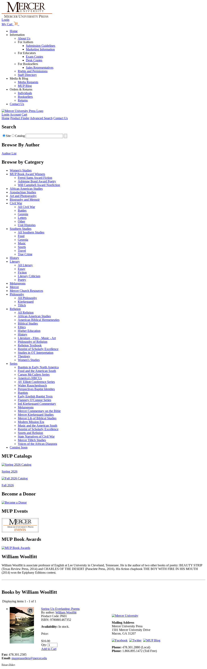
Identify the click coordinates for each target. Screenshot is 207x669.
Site (8, 135)
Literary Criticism (29, 276)
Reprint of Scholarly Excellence (38, 349)
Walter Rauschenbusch (32, 385)
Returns (23, 100)
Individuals (25, 93)
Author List (9, 153)
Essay (21, 269)
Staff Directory (27, 75)
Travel (22, 250)
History (14, 258)
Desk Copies (34, 60)
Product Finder (19, 118)
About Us (24, 38)
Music (22, 243)
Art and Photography (23, 196)
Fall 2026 (8, 485)
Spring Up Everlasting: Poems (60, 608)
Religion (15, 309)
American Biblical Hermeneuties (38, 320)
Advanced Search (41, 118)
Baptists (23, 392)
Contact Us (17, 104)
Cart (24, 114)
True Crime (25, 254)
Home (14, 31)
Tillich (22, 305)
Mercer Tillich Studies (32, 440)
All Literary (25, 265)
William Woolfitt (65, 612)
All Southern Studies (31, 232)
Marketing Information (40, 49)
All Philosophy (27, 298)
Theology (24, 356)
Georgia (23, 214)
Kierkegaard (26, 301)
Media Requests (28, 82)
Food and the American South (37, 371)
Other (21, 221)
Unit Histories (27, 225)
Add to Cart (48, 649)
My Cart (8, 24)
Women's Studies (21, 170)
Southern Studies (20, 228)
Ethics (22, 327)
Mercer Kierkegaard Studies (36, 414)
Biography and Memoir (25, 199)
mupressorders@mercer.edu (29, 658)
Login (5, 19)
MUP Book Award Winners (27, 174)
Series (13, 363)
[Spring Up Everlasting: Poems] (22, 642)
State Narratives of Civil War (36, 436)
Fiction (22, 272)
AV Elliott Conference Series (36, 382)
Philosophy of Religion (32, 341)
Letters (22, 217)
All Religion (26, 312)
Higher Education (29, 330)
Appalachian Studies (23, 192)
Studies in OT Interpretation (35, 352)
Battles (22, 210)
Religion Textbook (30, 345)
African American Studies (26, 188)
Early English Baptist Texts (35, 396)
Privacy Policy (8, 664)
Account (15, 114)
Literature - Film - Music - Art (37, 338)
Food (21, 236)
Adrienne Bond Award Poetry (37, 181)
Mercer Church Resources (26, 290)
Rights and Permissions (33, 71)
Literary (15, 261)
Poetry (22, 279)
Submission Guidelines (40, 45)
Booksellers (25, 96)
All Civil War (26, 207)
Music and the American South (37, 425)
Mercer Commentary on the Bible (39, 411)
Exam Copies (34, 56)
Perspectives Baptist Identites (36, 389)
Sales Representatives (39, 67)
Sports (22, 247)
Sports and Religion (30, 433)
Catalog (20, 135)
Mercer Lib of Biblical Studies (37, 418)
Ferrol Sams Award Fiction (35, 177)
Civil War (16, 203)
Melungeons (17, 283)
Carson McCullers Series (34, 374)
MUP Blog (25, 85)
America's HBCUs (30, 378)
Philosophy (17, 294)
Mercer (14, 287)
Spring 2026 (9, 471)
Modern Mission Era (31, 422)
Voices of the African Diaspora (37, 443)
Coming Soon (18, 447)
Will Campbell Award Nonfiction (39, 185)
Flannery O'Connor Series (34, 400)
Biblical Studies (28, 323)
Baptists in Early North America (38, 367)
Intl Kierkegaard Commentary (37, 403)
